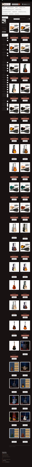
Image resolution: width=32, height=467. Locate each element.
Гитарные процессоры (4, 92)
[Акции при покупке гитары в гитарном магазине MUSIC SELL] (16, 1)
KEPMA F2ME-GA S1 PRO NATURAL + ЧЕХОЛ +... (14, 273)
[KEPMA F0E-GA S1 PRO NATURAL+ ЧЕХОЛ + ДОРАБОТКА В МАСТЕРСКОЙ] (14, 88)
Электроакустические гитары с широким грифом (5, 73)
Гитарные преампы (4, 90)
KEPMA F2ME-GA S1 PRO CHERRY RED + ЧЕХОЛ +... (25, 273)
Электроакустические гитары (5, 69)
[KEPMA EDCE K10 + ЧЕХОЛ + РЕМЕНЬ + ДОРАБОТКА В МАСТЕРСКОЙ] (25, 128)
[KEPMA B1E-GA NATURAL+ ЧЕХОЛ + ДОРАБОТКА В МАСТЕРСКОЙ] (25, 227)
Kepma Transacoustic (25, 351)
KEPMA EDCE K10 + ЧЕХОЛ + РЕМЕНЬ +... (25, 135)
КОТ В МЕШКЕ (5, 13)
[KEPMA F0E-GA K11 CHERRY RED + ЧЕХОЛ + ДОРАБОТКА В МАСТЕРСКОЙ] (14, 149)
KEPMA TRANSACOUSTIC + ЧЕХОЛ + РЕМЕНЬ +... (14, 34)
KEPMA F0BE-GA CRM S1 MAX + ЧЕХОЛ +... (14, 332)
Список (29, 19)
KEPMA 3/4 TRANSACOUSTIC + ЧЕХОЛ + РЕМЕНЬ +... (14, 352)
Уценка (4, 39)
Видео (16, 7)
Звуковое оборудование (4, 102)
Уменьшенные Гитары (4, 63)
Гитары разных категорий (4, 85)
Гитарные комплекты (4, 81)
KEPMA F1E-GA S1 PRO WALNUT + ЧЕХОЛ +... (25, 155)
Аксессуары (4, 109)
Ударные (4, 108)
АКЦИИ (4, 7)
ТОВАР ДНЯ (4, 17)
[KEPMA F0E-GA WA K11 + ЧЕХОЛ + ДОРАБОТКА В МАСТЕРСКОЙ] (25, 68)
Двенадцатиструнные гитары (5, 76)
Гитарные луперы (4, 88)
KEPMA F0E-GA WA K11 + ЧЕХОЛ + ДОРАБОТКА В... (25, 74)
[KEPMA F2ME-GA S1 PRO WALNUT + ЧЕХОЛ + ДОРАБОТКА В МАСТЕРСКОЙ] (14, 246)
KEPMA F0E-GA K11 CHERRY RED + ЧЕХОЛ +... (14, 155)
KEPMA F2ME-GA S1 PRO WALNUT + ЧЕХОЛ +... (14, 253)
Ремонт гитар (18, 9)
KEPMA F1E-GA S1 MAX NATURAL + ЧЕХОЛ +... (14, 311)
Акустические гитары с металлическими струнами (5, 42)
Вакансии (11, 13)
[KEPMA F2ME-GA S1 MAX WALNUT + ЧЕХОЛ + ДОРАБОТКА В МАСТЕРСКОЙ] (25, 305)
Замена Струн (22, 7)
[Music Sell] (6, 4)
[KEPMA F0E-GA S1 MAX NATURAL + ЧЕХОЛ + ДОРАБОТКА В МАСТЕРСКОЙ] (25, 285)
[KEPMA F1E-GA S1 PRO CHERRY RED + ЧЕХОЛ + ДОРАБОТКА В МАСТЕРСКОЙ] (14, 167)
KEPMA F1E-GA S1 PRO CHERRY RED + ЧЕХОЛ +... (14, 173)
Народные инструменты (4, 107)
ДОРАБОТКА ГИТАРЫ (22, 11)
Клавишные (4, 103)
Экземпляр (14, 11)
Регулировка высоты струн (8, 9)
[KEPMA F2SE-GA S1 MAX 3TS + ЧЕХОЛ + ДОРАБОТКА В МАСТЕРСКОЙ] (25, 325)
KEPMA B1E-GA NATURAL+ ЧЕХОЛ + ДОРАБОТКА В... (25, 234)
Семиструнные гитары (4, 83)
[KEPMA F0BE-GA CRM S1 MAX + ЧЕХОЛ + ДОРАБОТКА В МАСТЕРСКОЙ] (14, 325)
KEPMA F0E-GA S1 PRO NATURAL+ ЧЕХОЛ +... (14, 94)
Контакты (17, 13)
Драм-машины (4, 94)
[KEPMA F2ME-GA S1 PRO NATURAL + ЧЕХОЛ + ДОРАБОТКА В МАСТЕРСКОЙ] (14, 266)
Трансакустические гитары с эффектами (5, 50)
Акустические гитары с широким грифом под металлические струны (5, 58)
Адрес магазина (10, 7)
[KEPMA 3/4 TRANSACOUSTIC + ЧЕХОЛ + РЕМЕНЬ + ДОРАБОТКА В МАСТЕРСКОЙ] (14, 345)
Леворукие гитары (4, 78)
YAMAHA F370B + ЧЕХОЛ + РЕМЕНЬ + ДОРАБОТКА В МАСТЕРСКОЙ (5, 25)
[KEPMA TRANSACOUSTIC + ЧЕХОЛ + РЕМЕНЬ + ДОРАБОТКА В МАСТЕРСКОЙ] (14, 27)
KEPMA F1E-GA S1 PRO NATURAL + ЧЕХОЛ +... (14, 234)
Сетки (27, 19)
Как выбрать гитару (7, 11)
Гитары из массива (4, 67)
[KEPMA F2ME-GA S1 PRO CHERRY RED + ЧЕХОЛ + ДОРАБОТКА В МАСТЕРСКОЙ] (25, 266)
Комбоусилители (5, 95)
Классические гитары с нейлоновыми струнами (4, 47)
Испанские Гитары (4, 54)
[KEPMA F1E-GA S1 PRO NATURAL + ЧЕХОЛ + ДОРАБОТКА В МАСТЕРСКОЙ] (14, 227)
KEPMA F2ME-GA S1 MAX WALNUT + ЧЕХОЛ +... (25, 311)
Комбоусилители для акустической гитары (5, 98)
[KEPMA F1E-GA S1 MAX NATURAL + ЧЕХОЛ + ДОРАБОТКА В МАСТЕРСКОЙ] (14, 305)
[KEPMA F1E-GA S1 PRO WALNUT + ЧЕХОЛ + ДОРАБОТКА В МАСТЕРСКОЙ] (25, 149)
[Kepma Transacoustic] (25, 345)
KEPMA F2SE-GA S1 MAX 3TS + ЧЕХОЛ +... (25, 332)
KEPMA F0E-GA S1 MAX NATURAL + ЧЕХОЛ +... (25, 291)
